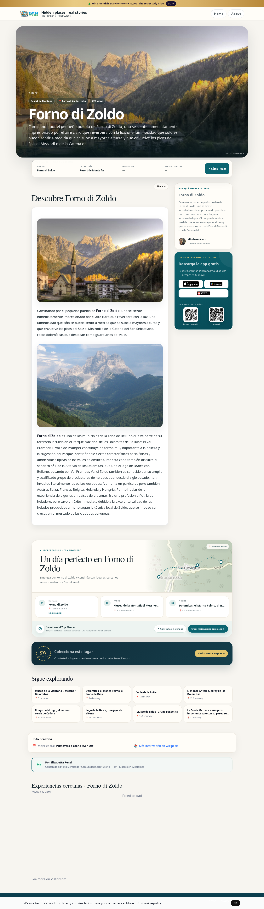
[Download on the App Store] (191, 284)
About (236, 14)
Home (218, 14)
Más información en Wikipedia (159, 746)
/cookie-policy (151, 903)
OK (235, 903)
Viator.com (58, 879)
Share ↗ (161, 186)
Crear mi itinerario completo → (208, 628)
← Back (32, 93)
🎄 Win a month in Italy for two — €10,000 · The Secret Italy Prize (131, 3)
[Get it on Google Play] (216, 284)
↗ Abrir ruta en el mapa (170, 628)
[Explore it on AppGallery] (203, 293)
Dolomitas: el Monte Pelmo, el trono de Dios (208, 605)
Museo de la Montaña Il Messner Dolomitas (142, 605)
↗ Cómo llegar (217, 168)
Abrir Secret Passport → (211, 653)
